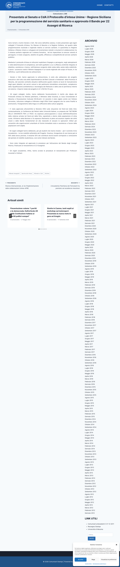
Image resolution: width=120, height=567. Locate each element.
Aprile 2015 (89, 408)
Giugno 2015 (89, 403)
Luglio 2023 (89, 143)
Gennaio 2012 (90, 513)
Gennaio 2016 (90, 384)
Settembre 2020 (90, 234)
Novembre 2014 (90, 422)
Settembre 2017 (90, 331)
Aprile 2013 (89, 473)
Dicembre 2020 (90, 226)
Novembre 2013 (90, 454)
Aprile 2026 (89, 57)
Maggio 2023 (89, 148)
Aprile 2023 (89, 151)
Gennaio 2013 (90, 481)
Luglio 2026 (89, 49)
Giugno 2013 (89, 467)
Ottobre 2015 (89, 392)
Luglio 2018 (89, 304)
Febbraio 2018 (90, 317)
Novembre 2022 (90, 164)
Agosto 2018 (89, 301)
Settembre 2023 (90, 137)
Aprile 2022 (89, 183)
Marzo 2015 (89, 411)
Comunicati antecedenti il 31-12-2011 (101, 524)
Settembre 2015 (90, 395)
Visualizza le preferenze (108, 559)
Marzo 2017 (89, 347)
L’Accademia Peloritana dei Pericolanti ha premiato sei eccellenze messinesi (65, 185)
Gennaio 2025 (90, 94)
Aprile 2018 (89, 312)
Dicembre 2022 (90, 161)
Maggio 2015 (89, 406)
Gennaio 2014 (90, 449)
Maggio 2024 (89, 116)
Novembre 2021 (90, 196)
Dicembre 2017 (90, 322)
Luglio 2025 (89, 78)
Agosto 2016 (89, 365)
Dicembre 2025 (90, 67)
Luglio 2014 (89, 432)
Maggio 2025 (89, 84)
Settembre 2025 (90, 76)
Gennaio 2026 (90, 65)
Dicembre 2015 (90, 387)
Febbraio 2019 (90, 285)
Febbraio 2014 (90, 446)
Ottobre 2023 (89, 135)
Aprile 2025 (89, 86)
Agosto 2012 (89, 494)
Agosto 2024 (89, 108)
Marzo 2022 (89, 186)
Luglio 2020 (89, 239)
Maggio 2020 (89, 245)
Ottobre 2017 (89, 328)
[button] (116, 545)
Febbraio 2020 (90, 253)
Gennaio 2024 (90, 127)
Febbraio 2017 (90, 349)
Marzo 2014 (89, 443)
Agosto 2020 (89, 237)
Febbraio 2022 (90, 188)
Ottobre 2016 (89, 360)
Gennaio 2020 (90, 255)
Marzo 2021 (89, 218)
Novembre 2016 (90, 357)
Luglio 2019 (89, 271)
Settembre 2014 (90, 427)
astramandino (13, 29)
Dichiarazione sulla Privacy (99, 563)
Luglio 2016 (89, 368)
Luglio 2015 (89, 400)
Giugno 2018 (89, 306)
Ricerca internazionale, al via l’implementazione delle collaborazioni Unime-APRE (22, 185)
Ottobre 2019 (89, 263)
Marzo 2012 (89, 508)
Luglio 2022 (89, 175)
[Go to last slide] (10, 216)
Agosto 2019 (89, 269)
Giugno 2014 (89, 435)
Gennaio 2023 (90, 159)
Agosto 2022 (89, 172)
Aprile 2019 (89, 279)
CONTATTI (109, 5)
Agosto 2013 (89, 462)
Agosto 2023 (89, 140)
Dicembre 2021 (90, 194)
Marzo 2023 (89, 153)
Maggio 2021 (89, 212)
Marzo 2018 (89, 314)
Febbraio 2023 (90, 156)
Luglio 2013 (89, 465)
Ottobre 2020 (89, 231)
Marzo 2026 (89, 60)
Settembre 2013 (90, 459)
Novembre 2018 (90, 293)
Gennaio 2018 (90, 320)
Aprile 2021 (89, 215)
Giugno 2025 (89, 81)
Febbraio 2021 (90, 220)
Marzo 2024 (89, 121)
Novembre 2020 (90, 229)
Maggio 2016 (89, 373)
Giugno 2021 (89, 210)
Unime (47, 173)
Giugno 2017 (89, 338)
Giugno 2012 (89, 500)
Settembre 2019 (90, 266)
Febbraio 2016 (90, 381)
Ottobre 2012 (89, 489)
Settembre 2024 (90, 105)
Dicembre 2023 (90, 129)
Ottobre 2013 (89, 457)
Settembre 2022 (90, 169)
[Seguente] (74, 216)
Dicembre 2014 (90, 419)
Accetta (80, 559)
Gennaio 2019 (90, 288)
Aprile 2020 (89, 247)
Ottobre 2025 (89, 73)
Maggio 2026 (89, 54)
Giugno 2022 (89, 178)
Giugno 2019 (89, 274)
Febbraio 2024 (90, 124)
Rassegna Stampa (94, 526)
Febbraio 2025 (90, 92)
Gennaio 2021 (90, 223)
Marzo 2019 (89, 282)
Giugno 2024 (89, 113)
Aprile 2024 (89, 119)
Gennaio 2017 (90, 352)
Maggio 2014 (89, 438)
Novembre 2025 (90, 70)
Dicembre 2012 (90, 483)
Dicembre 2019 (90, 258)
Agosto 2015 (89, 398)
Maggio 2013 (89, 470)
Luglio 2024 (89, 110)
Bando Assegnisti (14, 173)
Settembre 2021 (90, 202)
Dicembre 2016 (90, 355)
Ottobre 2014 (89, 424)
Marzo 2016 (89, 379)
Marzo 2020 (89, 250)
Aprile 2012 (89, 505)
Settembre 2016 (90, 363)
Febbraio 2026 (90, 62)
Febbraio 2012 (90, 510)
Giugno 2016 (89, 371)
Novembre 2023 (90, 132)
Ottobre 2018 (89, 296)
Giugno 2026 (89, 51)
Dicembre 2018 (90, 290)
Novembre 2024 (90, 100)
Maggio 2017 (89, 341)
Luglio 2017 (89, 336)
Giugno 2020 (89, 242)
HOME (100, 5)
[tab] (40, 229)
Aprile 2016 (89, 376)
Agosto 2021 (89, 204)
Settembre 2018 (90, 298)
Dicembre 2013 (90, 451)
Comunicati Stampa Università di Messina (60, 11)
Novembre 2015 (90, 390)
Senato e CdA (38, 173)
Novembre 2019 (90, 261)
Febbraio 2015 (90, 414)
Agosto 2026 (89, 46)
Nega (93, 559)
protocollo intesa (27, 173)
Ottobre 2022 (89, 167)
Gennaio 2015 (90, 416)
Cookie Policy (88, 563)
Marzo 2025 (89, 89)
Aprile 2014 (89, 440)
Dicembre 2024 (90, 97)
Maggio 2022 (89, 180)
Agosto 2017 (89, 333)
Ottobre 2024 (89, 102)
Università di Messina (95, 529)
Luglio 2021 (89, 207)
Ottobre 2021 (89, 199)
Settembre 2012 (90, 491)
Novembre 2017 (90, 325)
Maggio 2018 (89, 309)
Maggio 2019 (89, 277)
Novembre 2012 (90, 486)
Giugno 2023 (89, 145)
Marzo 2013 (89, 475)
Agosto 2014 (89, 430)
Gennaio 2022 (90, 191)
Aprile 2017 (89, 344)
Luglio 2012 (89, 497)
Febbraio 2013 (90, 478)
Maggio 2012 (89, 502)
